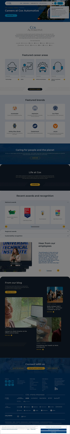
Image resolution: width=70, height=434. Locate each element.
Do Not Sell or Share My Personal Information (9, 429)
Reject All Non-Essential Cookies (53, 429)
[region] (35, 429)
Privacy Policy (33, 429)
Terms (28, 429)
